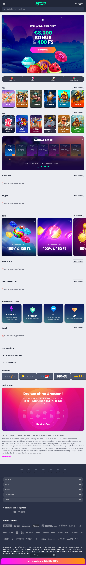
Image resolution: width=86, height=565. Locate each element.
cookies (48, 555)
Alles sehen (78, 87)
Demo (8, 105)
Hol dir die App (42, 424)
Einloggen (79, 3)
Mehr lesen (6, 456)
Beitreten (43, 49)
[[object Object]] (34, 221)
